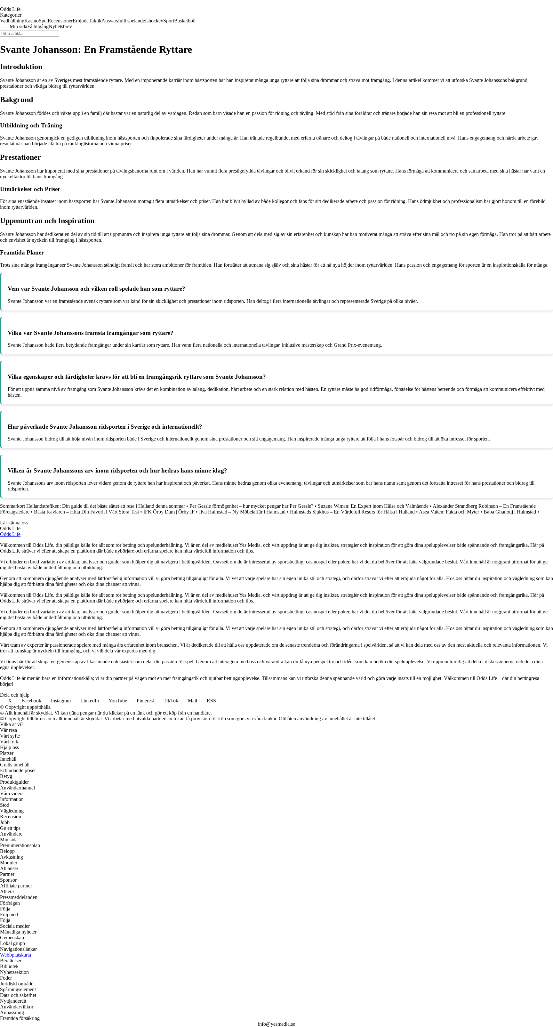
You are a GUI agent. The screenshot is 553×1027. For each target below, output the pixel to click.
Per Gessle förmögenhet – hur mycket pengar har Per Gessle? (251, 506)
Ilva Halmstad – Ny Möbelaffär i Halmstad (242, 511)
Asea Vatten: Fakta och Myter (449, 511)
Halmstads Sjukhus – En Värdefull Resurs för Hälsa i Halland (352, 511)
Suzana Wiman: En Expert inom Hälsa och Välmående (373, 506)
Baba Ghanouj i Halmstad (510, 511)
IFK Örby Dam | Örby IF (169, 511)
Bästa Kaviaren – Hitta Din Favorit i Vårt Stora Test (86, 511)
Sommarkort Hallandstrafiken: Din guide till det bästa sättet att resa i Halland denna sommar (92, 506)
